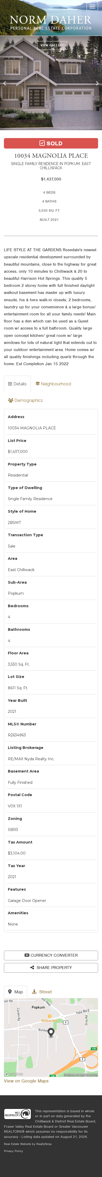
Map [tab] (18, 992)
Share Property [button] (53, 967)
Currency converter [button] (54, 955)
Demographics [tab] (28, 400)
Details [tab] (19, 383)
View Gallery (52, 45)
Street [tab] (45, 992)
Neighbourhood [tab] (55, 383)
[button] (6, 83)
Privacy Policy (13, 1151)
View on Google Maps (26, 1081)
